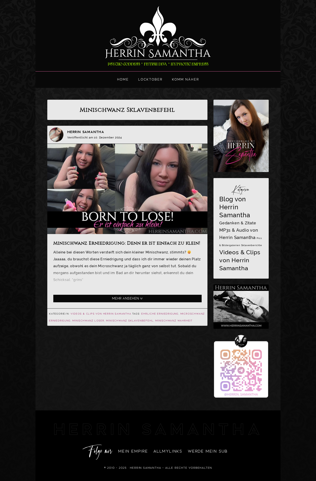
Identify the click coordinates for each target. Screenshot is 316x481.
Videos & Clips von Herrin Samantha (101, 313)
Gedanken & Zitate (237, 223)
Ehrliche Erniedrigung (159, 313)
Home (123, 79)
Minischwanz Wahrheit (173, 320)
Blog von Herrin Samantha (234, 207)
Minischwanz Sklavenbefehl (129, 320)
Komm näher (185, 79)
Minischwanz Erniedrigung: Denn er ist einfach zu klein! (126, 243)
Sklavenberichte (251, 245)
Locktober (150, 79)
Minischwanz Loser (88, 320)
